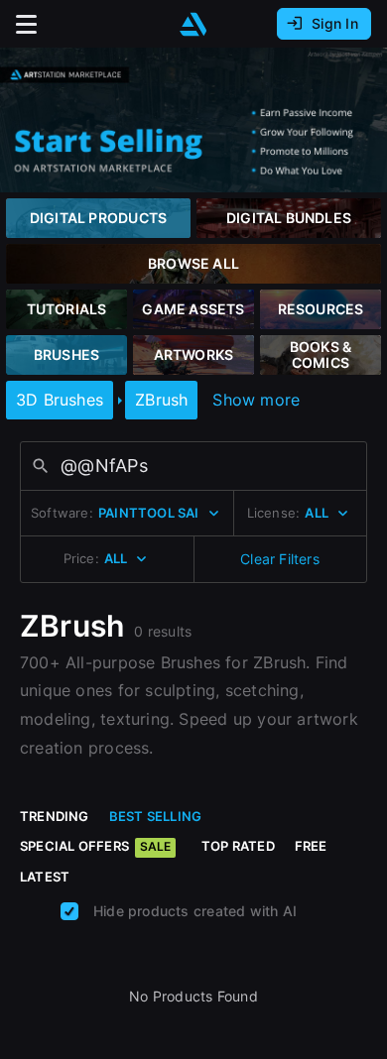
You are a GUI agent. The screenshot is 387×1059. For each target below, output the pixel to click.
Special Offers (95, 846)
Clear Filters (280, 558)
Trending (54, 816)
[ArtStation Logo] (193, 24)
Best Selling (155, 816)
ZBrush (161, 400)
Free (311, 846)
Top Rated (238, 846)
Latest (44, 876)
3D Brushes (59, 400)
